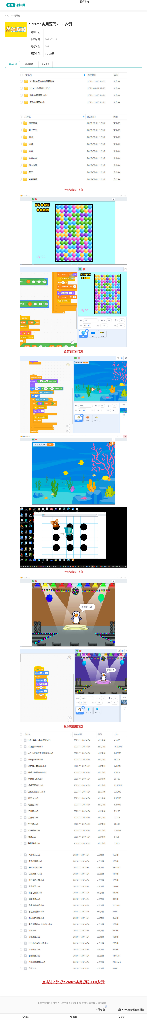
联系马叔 (84, 1)
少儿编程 (16, 15)
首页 (7, 15)
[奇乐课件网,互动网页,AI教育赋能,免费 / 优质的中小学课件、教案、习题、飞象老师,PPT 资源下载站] (15, 5)
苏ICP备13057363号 (88, 1003)
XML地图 (102, 1003)
